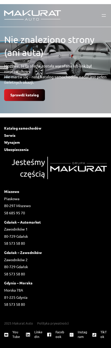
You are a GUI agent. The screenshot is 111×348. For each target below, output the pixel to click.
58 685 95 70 (14, 212)
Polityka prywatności (53, 323)
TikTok (103, 334)
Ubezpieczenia (16, 149)
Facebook (60, 334)
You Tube (16, 334)
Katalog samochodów (22, 128)
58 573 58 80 (14, 243)
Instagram (82, 334)
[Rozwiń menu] (104, 15)
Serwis (9, 135)
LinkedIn (38, 334)
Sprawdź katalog (24, 94)
